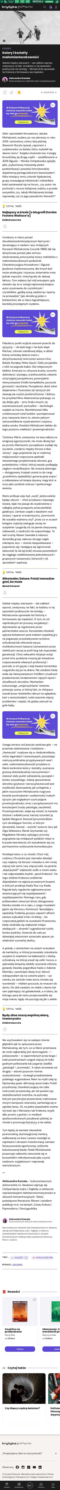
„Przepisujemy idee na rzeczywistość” (22, 1453)
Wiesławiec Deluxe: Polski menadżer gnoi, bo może (28, 580)
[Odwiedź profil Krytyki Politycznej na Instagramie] (23, 1467)
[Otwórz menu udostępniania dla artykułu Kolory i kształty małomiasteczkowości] (11, 92)
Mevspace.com (22, 1477)
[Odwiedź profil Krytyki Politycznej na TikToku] (28, 1467)
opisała (51, 161)
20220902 (18, 1264)
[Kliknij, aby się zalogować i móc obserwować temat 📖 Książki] (26, 1257)
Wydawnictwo (19, 1487)
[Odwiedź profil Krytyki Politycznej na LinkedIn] (40, 1467)
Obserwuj (41, 1487)
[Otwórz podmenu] (56, 1453)
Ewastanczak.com (45, 1477)
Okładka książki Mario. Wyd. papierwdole (3, 40)
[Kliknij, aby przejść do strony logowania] (56, 7)
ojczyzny (7, 347)
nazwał (27, 145)
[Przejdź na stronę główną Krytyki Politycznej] (16, 1443)
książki (6, 48)
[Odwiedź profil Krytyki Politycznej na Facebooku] (17, 1467)
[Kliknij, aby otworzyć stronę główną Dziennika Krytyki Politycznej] (30, 1485)
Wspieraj (7, 1487)
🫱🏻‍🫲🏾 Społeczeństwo (42, 1257)
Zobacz (20, 1349)
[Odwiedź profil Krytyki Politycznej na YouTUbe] (34, 1467)
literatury (31, 1122)
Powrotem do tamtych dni (34, 390)
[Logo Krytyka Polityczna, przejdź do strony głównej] (17, 7)
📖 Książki (17, 1257)
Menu (53, 1487)
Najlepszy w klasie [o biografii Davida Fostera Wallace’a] (29, 214)
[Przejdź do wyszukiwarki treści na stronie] (44, 7)
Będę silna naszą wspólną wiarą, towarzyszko (25, 1017)
